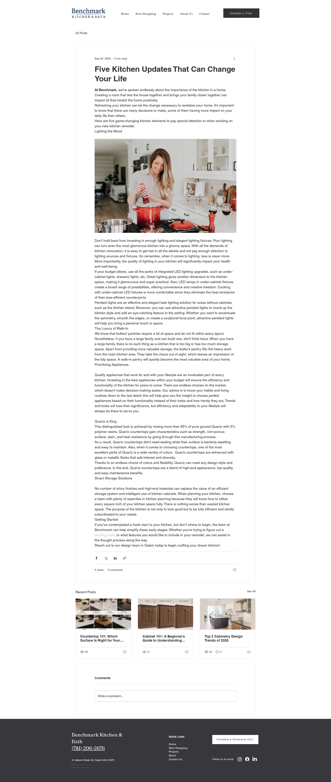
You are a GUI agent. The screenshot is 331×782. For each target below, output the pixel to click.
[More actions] (234, 58)
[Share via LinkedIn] (115, 558)
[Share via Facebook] (96, 558)
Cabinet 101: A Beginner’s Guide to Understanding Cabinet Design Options (164, 638)
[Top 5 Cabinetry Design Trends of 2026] (227, 614)
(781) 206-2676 (88, 748)
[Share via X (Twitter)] (106, 558)
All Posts (81, 33)
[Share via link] (124, 558)
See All (251, 591)
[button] (168, 13)
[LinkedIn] (322, 391)
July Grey (85, 764)
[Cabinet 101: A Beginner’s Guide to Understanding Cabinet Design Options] (165, 614)
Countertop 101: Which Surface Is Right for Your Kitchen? (100, 638)
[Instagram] (322, 399)
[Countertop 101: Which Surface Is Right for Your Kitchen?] (103, 614)
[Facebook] (322, 382)
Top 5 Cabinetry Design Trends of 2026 (224, 638)
